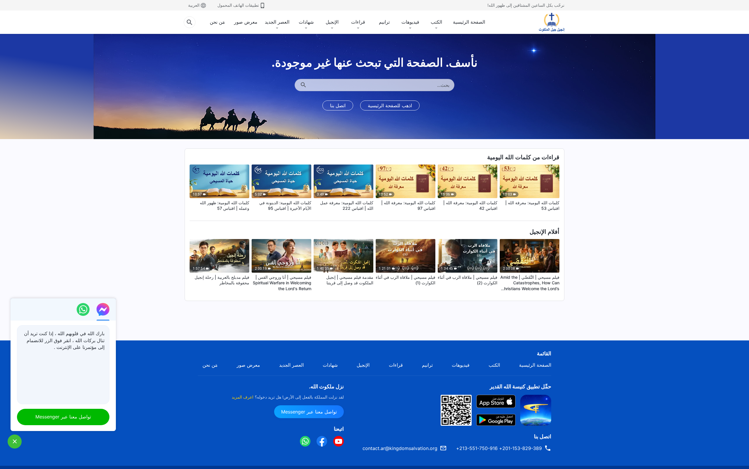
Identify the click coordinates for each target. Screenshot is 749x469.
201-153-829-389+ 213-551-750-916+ (499, 448)
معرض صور (245, 22)
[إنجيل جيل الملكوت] (547, 22)
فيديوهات (410, 22)
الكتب (436, 22)
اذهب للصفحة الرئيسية (390, 105)
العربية (194, 5)
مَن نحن (217, 22)
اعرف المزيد (242, 396)
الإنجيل (332, 22)
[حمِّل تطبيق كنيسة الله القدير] (535, 410)
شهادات (306, 22)
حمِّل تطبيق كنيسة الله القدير (520, 386)
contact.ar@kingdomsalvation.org (400, 448)
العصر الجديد (277, 22)
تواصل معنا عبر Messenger (309, 412)
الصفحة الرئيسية (469, 22)
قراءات (358, 22)
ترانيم (384, 22)
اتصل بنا (338, 105)
